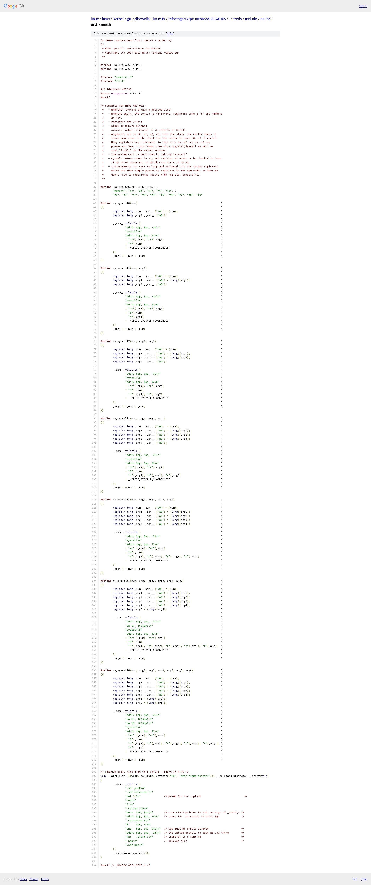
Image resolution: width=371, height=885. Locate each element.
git (129, 18)
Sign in (363, 6)
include (251, 18)
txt (354, 879)
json (364, 879)
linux (95, 18)
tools (237, 18)
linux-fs (159, 18)
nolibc (265, 18)
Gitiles (23, 879)
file (170, 33)
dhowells (142, 18)
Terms (45, 879)
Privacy (33, 879)
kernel (118, 18)
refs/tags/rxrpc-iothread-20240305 (197, 18)
